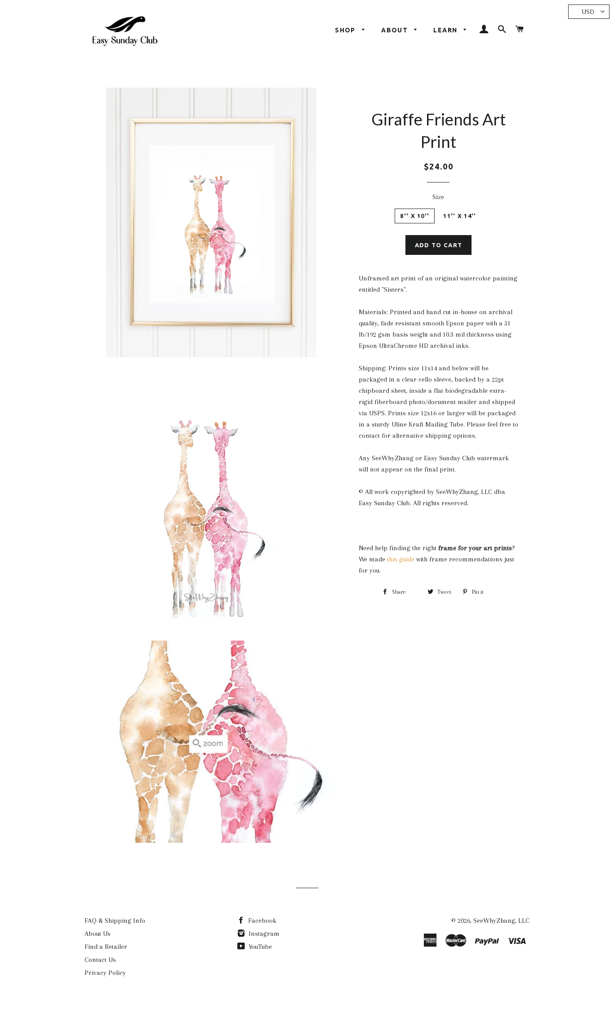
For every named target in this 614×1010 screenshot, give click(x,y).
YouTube (259, 947)
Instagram (263, 934)
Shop (346, 30)
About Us (98, 934)
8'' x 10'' (414, 216)
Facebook (261, 921)
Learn (446, 30)
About (395, 30)
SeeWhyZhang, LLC (501, 921)
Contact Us (100, 960)
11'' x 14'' (459, 216)
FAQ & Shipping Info (115, 921)
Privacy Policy (105, 973)
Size (438, 197)
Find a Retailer (106, 947)
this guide (400, 559)
